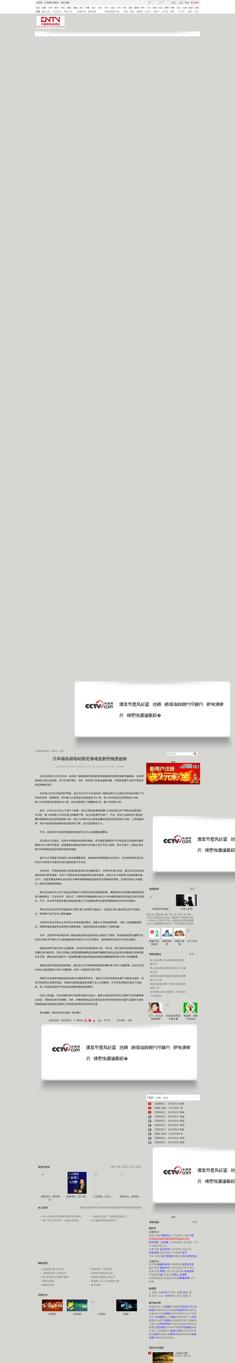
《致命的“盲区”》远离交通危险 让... (110, 1216)
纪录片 (148, 11)
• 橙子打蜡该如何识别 (158, 917)
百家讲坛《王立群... (77, 1196)
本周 (158, 1098)
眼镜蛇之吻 (48, 1285)
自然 (125, 1167)
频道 (190, 11)
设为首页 (195, 2)
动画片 (156, 11)
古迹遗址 (169, 1337)
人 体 (164, 1295)
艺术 (106, 8)
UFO (191, 1313)
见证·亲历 (154, 1256)
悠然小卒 (154, 987)
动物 (162, 1330)
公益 (112, 8)
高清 (126, 11)
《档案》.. (126, 1314)
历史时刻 (175, 1313)
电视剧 (139, 11)
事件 (188, 1334)
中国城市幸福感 (160, 909)
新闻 (44, 8)
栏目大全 (57, 11)
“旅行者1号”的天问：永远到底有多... (61, 1220)
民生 (167, 1330)
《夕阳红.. (101, 1314)
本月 (165, 1098)
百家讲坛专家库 (95, 1207)
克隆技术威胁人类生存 (103, 1277)
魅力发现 (153, 1267)
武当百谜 (164, 1278)
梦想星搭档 (167, 943)
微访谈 (150, 914)
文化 (100, 8)
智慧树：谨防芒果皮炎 (191, 1017)
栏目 (196, 11)
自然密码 (153, 1278)
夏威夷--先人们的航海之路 (105, 1281)
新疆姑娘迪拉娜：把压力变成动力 (168, 984)
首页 (38, 8)
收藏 (178, 1317)
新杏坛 (167, 1274)
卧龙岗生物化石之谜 (102, 1273)
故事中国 (153, 1271)
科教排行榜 (121, 1207)
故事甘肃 (174, 1278)
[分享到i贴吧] (89, 1020)
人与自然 (176, 1235)
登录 (174, 3)
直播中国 (81, 11)
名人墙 (177, 914)
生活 (172, 1323)
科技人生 (162, 1245)
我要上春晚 (179, 943)
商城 (155, 8)
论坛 (179, 8)
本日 (150, 1098)
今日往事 (175, 1267)
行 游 (182, 1295)
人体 (156, 1323)
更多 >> (193, 954)
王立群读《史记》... (103, 1196)
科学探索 (175, 1327)
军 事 (170, 1292)
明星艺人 (186, 1317)
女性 (156, 1320)
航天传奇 (96, 1285)
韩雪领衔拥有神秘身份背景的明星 (168, 976)
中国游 (152, 1274)
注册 (181, 3)
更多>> (193, 889)
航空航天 (191, 1310)
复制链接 (54, 1020)
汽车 (124, 8)
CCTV (182, 11)
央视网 (39, 2)
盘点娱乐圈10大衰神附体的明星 (167, 960)
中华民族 (175, 1252)
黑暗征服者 (48, 1281)
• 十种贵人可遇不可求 (158, 920)
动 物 (188, 1292)
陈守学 (153, 964)
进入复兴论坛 (100, 766)
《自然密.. (77, 1314)
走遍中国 (153, 1249)
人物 (185, 1235)
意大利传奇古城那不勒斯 (55, 1277)
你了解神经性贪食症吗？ (104, 1220)
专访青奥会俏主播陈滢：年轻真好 (168, 991)
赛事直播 (92, 11)
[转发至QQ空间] (98, 1020)
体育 (57, 8)
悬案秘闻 (180, 1334)
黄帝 (162, 1320)
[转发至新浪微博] (94, 1020)
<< (39, 1304)
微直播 (159, 914)
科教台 (55, 751)
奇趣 (151, 1313)
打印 (107, 1020)
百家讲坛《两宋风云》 (50, 1198)
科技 (139, 1167)
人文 (156, 1330)
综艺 (63, 8)
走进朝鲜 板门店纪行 (53, 1269)
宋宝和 (153, 972)
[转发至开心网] (85, 1020)
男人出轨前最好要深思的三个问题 (168, 968)
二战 (162, 1306)
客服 (187, 2)
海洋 (62, 751)
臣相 (156, 1306)
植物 (151, 1306)
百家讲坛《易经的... (130, 1196)
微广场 (168, 914)
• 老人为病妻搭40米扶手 (159, 923)
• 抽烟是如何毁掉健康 (182, 920)
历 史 (158, 1292)
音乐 (81, 8)
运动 (173, 1320)
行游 (173, 1306)
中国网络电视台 (51, 2)
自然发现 (164, 1334)
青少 (94, 8)
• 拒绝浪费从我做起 (183, 923)
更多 (195, 1222)
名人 (167, 1317)
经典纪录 (159, 1337)
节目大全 (68, 11)
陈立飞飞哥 (156, 980)
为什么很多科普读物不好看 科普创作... (62, 1216)
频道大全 (46, 11)
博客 (173, 8)
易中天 (184, 1313)
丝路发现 (175, 1264)
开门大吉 (192, 941)
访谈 (185, 8)
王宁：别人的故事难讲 (155, 1017)
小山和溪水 (156, 995)
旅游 (131, 8)
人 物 (151, 1292)
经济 (50, 8)
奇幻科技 (159, 1313)
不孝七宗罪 (187, 909)
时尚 (143, 8)
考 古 (158, 1295)
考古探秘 (170, 1310)
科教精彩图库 (134, 1207)
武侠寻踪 (186, 1330)
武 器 (176, 1295)
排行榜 (187, 914)
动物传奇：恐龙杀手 (102, 1269)
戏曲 (75, 8)
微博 (167, 8)
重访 (177, 1256)
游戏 (197, 8)
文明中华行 (188, 1267)
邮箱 (191, 8)
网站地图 (65, 2)
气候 (189, 1320)
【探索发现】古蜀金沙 (54, 1273)
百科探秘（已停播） (183, 1242)
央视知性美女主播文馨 (173, 1017)
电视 (38, 11)
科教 (88, 8)
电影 (132, 11)
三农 (149, 8)
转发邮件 (66, 1020)
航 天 (188, 1295)
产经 (118, 8)
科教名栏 (109, 1207)
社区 (161, 8)
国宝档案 (164, 1252)
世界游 (152, 1264)
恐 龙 (151, 1295)
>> (140, 1304)
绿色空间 (175, 1249)
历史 (118, 1167)
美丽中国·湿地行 (154, 943)
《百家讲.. (52, 1314)
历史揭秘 (180, 1323)
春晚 (69, 8)
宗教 (188, 1323)
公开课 (165, 11)
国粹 (178, 1306)
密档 (156, 1310)
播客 (172, 11)
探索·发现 (154, 1235)
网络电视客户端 (112, 11)
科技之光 (186, 1249)
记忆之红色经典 (174, 1271)
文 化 (176, 1292)
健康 (137, 8)
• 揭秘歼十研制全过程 (182, 917)
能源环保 (181, 1320)
